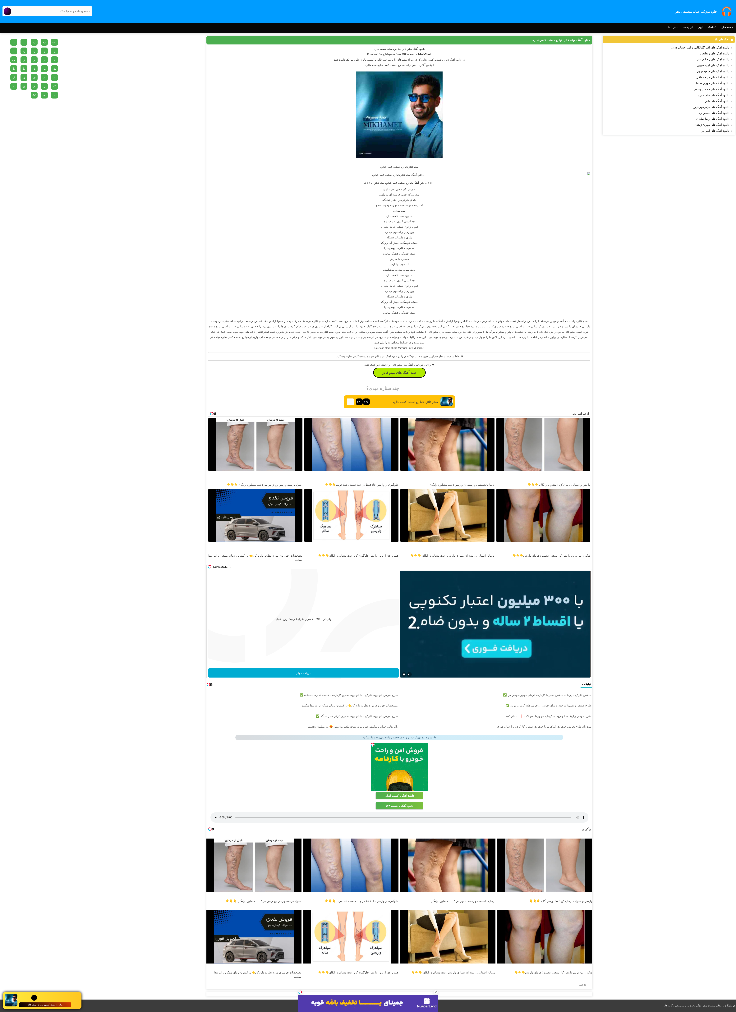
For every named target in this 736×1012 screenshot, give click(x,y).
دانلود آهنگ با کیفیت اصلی (399, 795)
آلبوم (700, 27)
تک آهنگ (712, 27)
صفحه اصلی (727, 27)
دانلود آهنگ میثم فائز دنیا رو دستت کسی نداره (561, 40)
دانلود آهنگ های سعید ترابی (713, 71)
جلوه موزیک (399, 210)
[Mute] (409, 674)
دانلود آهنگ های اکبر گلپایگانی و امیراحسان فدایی (699, 47)
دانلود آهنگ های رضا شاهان (712, 118)
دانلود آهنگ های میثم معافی (712, 77)
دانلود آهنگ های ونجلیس (714, 53)
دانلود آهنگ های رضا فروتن (713, 59)
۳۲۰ (359, 401)
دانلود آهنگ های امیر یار (715, 130)
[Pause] (404, 674)
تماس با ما (673, 27)
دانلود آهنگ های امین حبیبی (713, 65)
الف (54, 42)
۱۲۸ (366, 401)
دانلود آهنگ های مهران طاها (712, 83)
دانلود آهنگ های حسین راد (713, 112)
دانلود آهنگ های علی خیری (713, 95)
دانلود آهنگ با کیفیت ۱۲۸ (399, 805)
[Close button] (436, 992)
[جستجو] (7, 11)
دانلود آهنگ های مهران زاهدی (711, 124)
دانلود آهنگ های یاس (717, 101)
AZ (34, 95)
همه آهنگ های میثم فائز (399, 373)
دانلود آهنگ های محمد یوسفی (711, 89)
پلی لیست (688, 27)
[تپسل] (300, 992)
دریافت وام (303, 673)
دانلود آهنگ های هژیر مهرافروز (711, 106)
